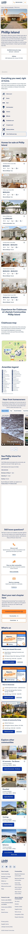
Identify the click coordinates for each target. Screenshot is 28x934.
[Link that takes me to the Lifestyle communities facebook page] (2, 866)
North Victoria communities (18, 888)
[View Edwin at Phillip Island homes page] (14, 212)
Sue (11, 410)
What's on (3, 881)
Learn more (20, 662)
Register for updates (9, 662)
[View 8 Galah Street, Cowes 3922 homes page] (14, 265)
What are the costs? (6, 886)
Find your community (9, 7)
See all (3, 909)
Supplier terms (18, 909)
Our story (17, 901)
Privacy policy (4, 921)
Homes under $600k (6, 900)
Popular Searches (19, 917)
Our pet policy (4, 883)
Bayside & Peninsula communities (20, 874)
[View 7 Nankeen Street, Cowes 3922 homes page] (14, 291)
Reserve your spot (8, 697)
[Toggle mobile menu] (25, 2)
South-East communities (18, 883)
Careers (17, 904)
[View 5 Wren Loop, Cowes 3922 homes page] (14, 186)
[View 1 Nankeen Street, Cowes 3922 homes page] (14, 160)
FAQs (2, 889)
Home (2, 7)
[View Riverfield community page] (14, 786)
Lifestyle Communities (7, 926)
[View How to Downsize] (14, 674)
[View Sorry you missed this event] (14, 639)
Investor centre (18, 906)
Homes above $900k (6, 907)
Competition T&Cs (19, 914)
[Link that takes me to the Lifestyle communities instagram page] (10, 866)
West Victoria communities (18, 892)
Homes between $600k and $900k (7, 903)
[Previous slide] (21, 159)
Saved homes (4, 912)
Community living (5, 874)
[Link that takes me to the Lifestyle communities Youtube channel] (6, 866)
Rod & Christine (17, 410)
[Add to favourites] (24, 164)
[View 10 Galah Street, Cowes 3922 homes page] (14, 239)
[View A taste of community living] (14, 709)
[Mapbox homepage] (4, 72)
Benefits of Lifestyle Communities (6, 877)
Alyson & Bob (5, 410)
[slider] (6, 444)
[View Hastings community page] (14, 814)
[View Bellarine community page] (14, 842)
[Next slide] (24, 159)
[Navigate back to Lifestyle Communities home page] (4, 2)
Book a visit (14, 854)
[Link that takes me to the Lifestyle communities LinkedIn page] (14, 866)
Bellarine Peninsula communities (19, 879)
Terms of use (18, 911)
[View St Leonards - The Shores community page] (14, 758)
